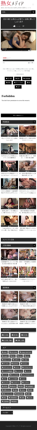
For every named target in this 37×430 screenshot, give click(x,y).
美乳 (18, 78)
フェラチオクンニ (28, 375)
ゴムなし (25, 363)
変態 (21, 386)
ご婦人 (26, 360)
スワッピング (7, 367)
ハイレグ (19, 371)
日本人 (23, 390)
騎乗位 (15, 401)
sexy (20, 356)
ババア (5, 375)
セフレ (17, 367)
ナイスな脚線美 (8, 371)
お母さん (16, 360)
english (6, 356)
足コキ (30, 397)
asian (5, 352)
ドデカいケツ (28, 367)
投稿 (15, 390)
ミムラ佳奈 (14, 379)
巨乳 (9, 82)
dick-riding (14, 352)
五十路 (10, 78)
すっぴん (6, 363)
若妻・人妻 (21, 340)
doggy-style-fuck (26, 352)
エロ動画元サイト (19, 115)
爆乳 (29, 394)
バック (28, 371)
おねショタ (7, 360)
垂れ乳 (14, 386)
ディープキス (19, 82)
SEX (13, 356)
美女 (5, 397)
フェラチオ (15, 375)
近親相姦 (27, 78)
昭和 (31, 390)
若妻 (22, 397)
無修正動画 (20, 394)
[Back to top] (31, 424)
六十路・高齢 (8, 340)
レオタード (16, 382)
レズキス (26, 382)
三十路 (6, 335)
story (27, 356)
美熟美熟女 (14, 397)
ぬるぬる (15, 363)
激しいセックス (8, 394)
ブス (5, 379)
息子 (19, 87)
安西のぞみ (7, 390)
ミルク (23, 379)
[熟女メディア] (15, 3)
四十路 (16, 335)
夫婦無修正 (30, 386)
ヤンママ (6, 382)
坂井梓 (5, 386)
